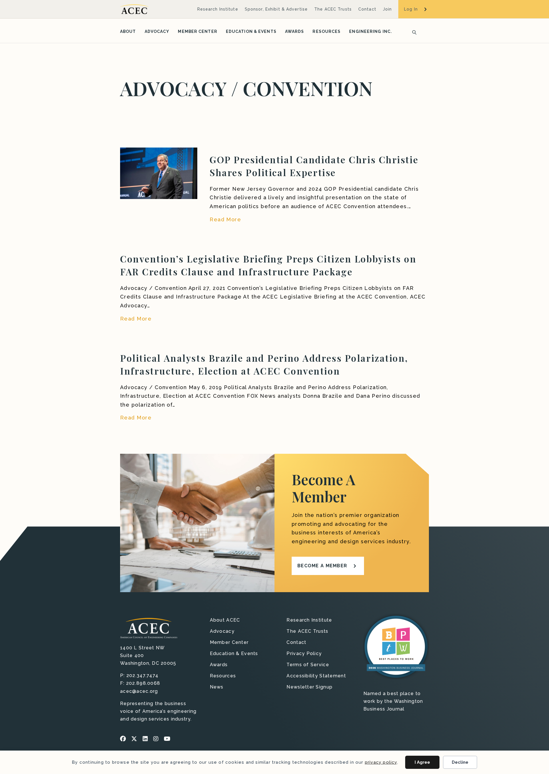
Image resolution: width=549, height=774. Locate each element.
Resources (327, 31)
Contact (367, 9)
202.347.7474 (142, 675)
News (217, 687)
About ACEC (225, 620)
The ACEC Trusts (333, 9)
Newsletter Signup (310, 687)
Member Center (197, 31)
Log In (411, 9)
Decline (460, 762)
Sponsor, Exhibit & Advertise (276, 9)
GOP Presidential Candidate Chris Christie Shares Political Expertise (314, 165)
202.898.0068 (143, 683)
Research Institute (217, 9)
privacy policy (381, 762)
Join (387, 9)
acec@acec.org (139, 691)
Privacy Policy (304, 653)
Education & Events (251, 31)
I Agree (422, 762)
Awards (294, 31)
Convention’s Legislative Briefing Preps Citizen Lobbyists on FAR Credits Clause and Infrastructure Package (268, 265)
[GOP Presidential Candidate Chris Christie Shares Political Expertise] (158, 173)
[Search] (412, 31)
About (128, 31)
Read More (225, 219)
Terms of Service (308, 664)
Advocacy (157, 31)
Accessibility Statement (316, 676)
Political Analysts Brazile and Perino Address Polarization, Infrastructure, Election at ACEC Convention (264, 364)
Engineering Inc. (370, 31)
